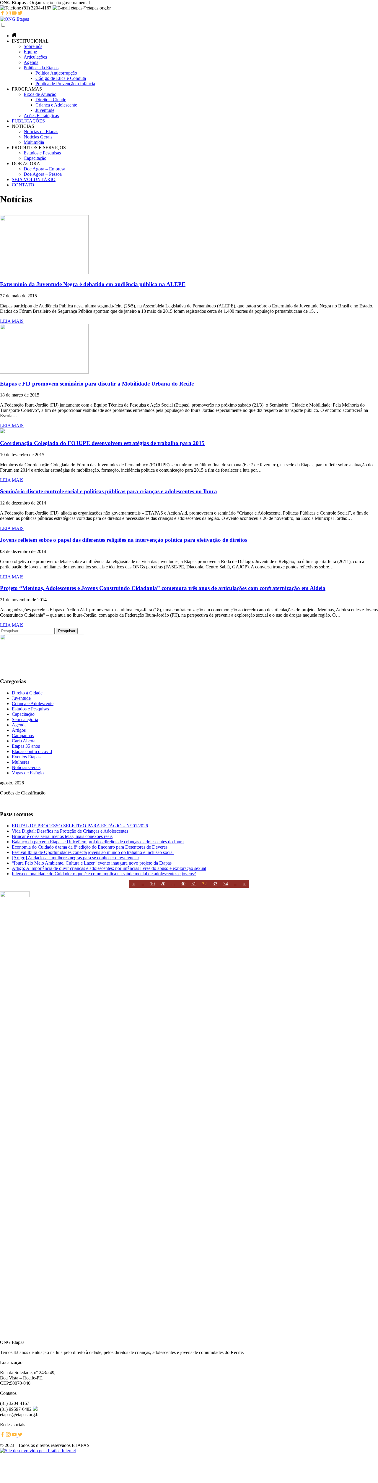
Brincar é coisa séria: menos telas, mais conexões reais (62, 836)
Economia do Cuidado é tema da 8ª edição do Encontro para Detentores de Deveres (89, 846)
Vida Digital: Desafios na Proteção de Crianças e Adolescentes (70, 831)
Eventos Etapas (26, 756)
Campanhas (23, 735)
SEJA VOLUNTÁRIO (34, 179)
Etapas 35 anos (26, 746)
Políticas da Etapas (41, 67)
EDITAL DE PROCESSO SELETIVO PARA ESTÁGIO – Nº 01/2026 (80, 825)
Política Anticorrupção (56, 72)
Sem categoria (25, 719)
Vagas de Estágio (28, 772)
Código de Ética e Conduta (60, 78)
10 (152, 883)
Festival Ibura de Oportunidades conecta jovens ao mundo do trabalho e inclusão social (93, 852)
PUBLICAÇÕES (28, 120)
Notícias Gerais (38, 136)
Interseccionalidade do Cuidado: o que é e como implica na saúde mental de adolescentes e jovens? (104, 873)
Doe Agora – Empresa (44, 168)
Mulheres (20, 762)
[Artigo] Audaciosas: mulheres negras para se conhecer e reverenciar (75, 857)
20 (163, 883)
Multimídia (34, 142)
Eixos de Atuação (40, 94)
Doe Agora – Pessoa (43, 174)
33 (215, 883)
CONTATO (23, 184)
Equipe (30, 51)
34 (225, 883)
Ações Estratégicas (41, 115)
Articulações (35, 56)
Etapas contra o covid (32, 751)
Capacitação (35, 158)
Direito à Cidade (50, 99)
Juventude (44, 110)
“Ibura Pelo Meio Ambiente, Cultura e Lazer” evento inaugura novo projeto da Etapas (92, 862)
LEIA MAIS (12, 321)
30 (183, 883)
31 (193, 883)
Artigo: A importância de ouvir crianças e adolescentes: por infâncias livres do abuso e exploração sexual (109, 868)
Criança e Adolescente (56, 104)
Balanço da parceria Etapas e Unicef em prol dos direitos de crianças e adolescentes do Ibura (98, 841)
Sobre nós (33, 46)
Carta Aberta (23, 740)
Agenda (31, 62)
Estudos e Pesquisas (42, 152)
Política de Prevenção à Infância (65, 83)
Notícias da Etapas (41, 131)
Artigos (19, 730)
